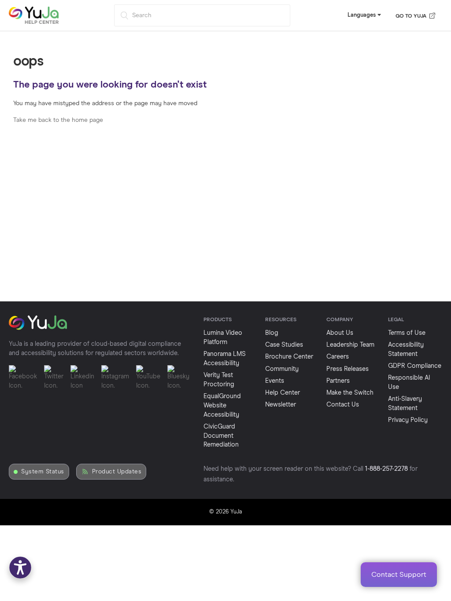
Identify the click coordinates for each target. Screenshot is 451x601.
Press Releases (347, 369)
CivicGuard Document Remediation (221, 436)
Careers (337, 357)
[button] (20, 568)
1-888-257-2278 (386, 469)
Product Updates (117, 472)
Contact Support (398, 574)
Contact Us (342, 405)
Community (282, 369)
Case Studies (284, 345)
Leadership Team (350, 345)
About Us (339, 333)
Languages (362, 15)
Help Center (282, 393)
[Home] (34, 22)
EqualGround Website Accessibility (222, 405)
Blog (271, 333)
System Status (42, 472)
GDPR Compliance (414, 366)
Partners (338, 381)
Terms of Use (406, 333)
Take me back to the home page (58, 120)
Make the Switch (349, 393)
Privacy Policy (408, 420)
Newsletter (280, 405)
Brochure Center (289, 357)
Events (274, 381)
